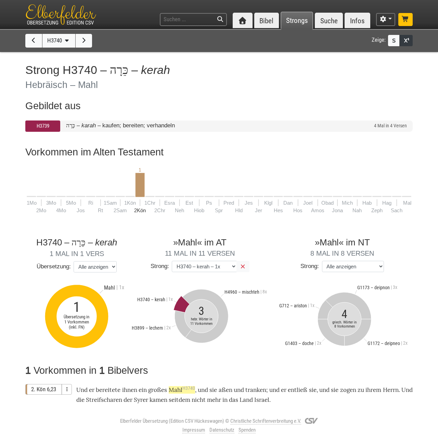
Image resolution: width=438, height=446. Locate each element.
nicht (199, 400)
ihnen (129, 390)
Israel (261, 400)
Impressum (193, 430)
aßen (225, 390)
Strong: (160, 266)
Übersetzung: (54, 266)
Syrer (141, 400)
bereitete (108, 390)
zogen (348, 390)
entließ (297, 390)
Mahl (182, 390)
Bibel (266, 20)
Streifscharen (104, 400)
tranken (255, 390)
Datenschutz (221, 430)
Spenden (247, 430)
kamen (158, 400)
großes (157, 390)
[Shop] (405, 19)
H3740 (55, 40)
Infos (357, 20)
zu (361, 390)
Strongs (297, 20)
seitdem (179, 400)
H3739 (43, 126)
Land (246, 400)
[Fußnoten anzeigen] (406, 40)
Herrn (391, 390)
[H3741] (84, 41)
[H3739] (33, 41)
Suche (329, 20)
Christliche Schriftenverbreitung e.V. (265, 421)
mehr (214, 400)
